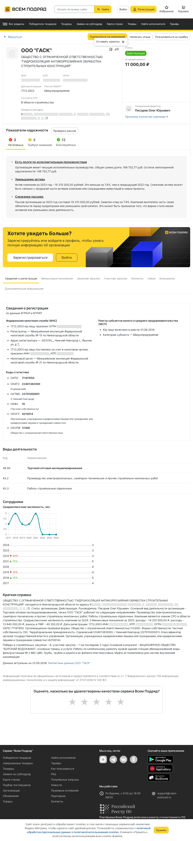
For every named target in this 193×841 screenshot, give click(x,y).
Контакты (57, 801)
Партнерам (58, 796)
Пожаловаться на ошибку (171, 36)
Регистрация (146, 9)
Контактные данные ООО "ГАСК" (69, 663)
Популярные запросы (65, 779)
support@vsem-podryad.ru (167, 795)
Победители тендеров (17, 757)
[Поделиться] (117, 49)
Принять (161, 830)
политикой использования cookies (96, 832)
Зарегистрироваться (30, 257)
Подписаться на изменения (107, 36)
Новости (56, 785)
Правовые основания (65, 790)
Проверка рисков (64, 130)
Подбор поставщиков (17, 785)
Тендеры (8, 768)
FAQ (53, 774)
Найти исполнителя (63, 757)
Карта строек (11, 779)
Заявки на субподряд (17, 774)
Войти (123, 9)
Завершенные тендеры (18, 763)
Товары (8, 801)
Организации (11, 790)
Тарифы (56, 763)
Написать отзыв (140, 36)
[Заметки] (111, 49)
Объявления (11, 796)
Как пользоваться (62, 768)
